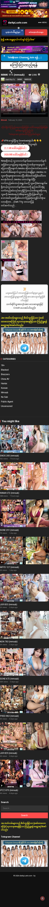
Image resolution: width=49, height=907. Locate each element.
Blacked (5, 370)
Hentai (4, 383)
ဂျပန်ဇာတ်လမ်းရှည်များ (12, 32)
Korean (4, 388)
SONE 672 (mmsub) (9, 678)
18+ (3, 365)
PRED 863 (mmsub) (9, 716)
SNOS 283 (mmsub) (9, 455)
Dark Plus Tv (10, 80)
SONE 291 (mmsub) (9, 530)
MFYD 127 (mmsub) (9, 567)
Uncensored (6, 406)
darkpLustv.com (17, 22)
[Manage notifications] (42, 898)
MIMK (20, 79)
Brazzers (5, 374)
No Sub (4, 397)
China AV (5, 379)
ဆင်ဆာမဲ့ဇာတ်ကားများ (36, 32)
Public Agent (7, 401)
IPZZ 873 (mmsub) (9, 790)
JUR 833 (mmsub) (8, 604)
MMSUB (28, 79)
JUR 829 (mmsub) (8, 753)
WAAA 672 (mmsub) (9, 493)
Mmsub (4, 120)
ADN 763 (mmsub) (9, 641)
